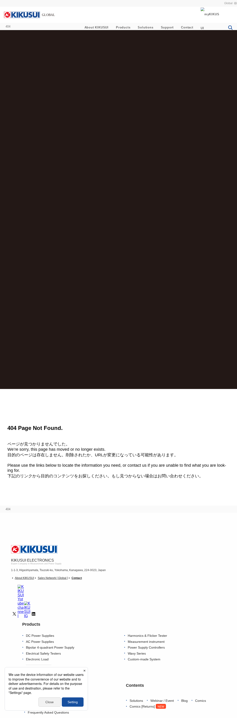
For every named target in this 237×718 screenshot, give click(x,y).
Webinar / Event (162, 700)
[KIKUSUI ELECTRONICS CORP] (29, 14)
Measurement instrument (146, 641)
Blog (184, 700)
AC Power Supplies (40, 641)
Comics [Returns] (147, 706)
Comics (200, 700)
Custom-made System (144, 659)
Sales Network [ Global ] (53, 578)
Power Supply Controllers (146, 647)
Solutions (145, 27)
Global (228, 3)
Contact (187, 27)
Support (167, 27)
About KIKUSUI (96, 27)
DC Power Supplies (40, 635)
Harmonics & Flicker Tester (147, 635)
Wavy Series (137, 653)
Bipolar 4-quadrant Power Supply (50, 647)
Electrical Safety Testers (43, 653)
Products (123, 27)
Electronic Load (37, 659)
